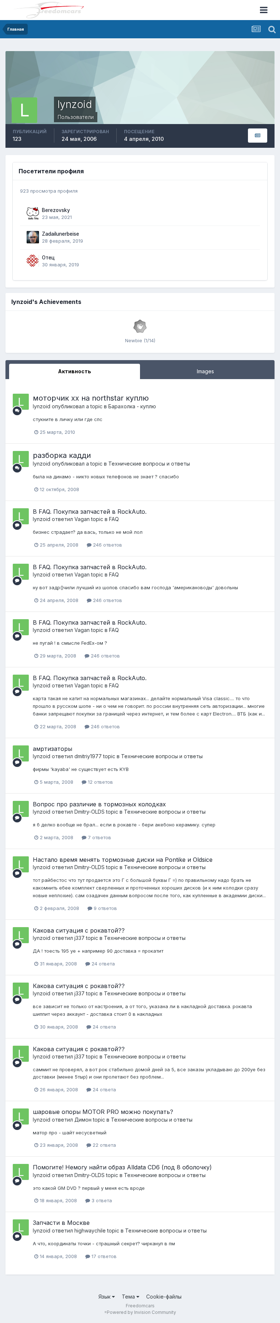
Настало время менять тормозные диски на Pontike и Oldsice (123, 859)
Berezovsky (56, 210)
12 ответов (99, 782)
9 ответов (104, 908)
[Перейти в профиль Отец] (33, 261)
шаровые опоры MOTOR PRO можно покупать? (103, 1111)
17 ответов (103, 1256)
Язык (105, 1296)
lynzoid (41, 406)
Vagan (82, 519)
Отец (48, 258)
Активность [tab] (74, 371)
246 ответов (107, 545)
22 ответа (103, 1145)
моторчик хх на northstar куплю (91, 398)
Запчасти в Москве (61, 1222)
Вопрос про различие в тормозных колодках (99, 804)
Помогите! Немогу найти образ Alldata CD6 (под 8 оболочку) (122, 1167)
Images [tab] (205, 371)
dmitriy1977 (88, 756)
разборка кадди (62, 455)
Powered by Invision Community (141, 1312)
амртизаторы (52, 748)
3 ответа (101, 1200)
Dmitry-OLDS (89, 812)
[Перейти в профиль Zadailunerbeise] (33, 237)
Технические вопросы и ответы (149, 463)
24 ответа (102, 964)
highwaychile (90, 1230)
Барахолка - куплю (132, 406)
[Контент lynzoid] (257, 135)
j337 (79, 938)
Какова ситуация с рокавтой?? (79, 930)
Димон (83, 1119)
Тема (129, 1296)
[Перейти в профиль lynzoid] (21, 402)
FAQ (114, 519)
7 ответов (98, 837)
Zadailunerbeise (60, 234)
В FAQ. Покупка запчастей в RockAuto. (90, 511)
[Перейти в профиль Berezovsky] (33, 213)
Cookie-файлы (164, 1296)
